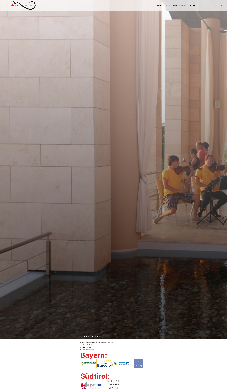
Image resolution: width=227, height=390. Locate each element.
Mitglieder (167, 5)
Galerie (175, 5)
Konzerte (159, 5)
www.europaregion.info (91, 386)
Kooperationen (183, 5)
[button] (223, 5)
